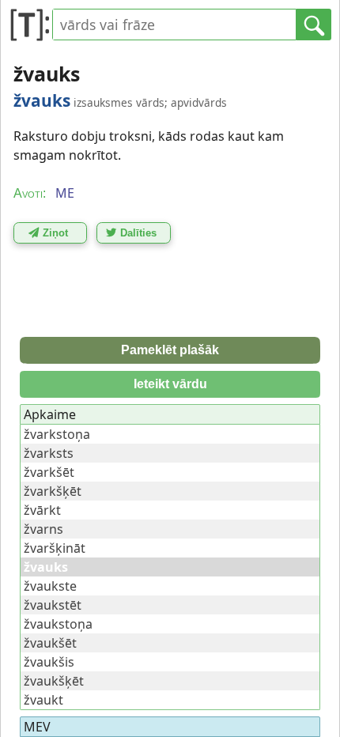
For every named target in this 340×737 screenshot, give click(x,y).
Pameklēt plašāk (170, 350)
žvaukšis (49, 662)
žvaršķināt (54, 548)
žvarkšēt (49, 472)
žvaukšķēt (54, 681)
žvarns (43, 529)
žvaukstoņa (58, 624)
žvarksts (49, 453)
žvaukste (50, 586)
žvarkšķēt (52, 491)
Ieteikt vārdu (170, 384)
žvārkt (42, 510)
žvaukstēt (52, 605)
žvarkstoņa (57, 434)
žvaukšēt (50, 643)
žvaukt (43, 700)
